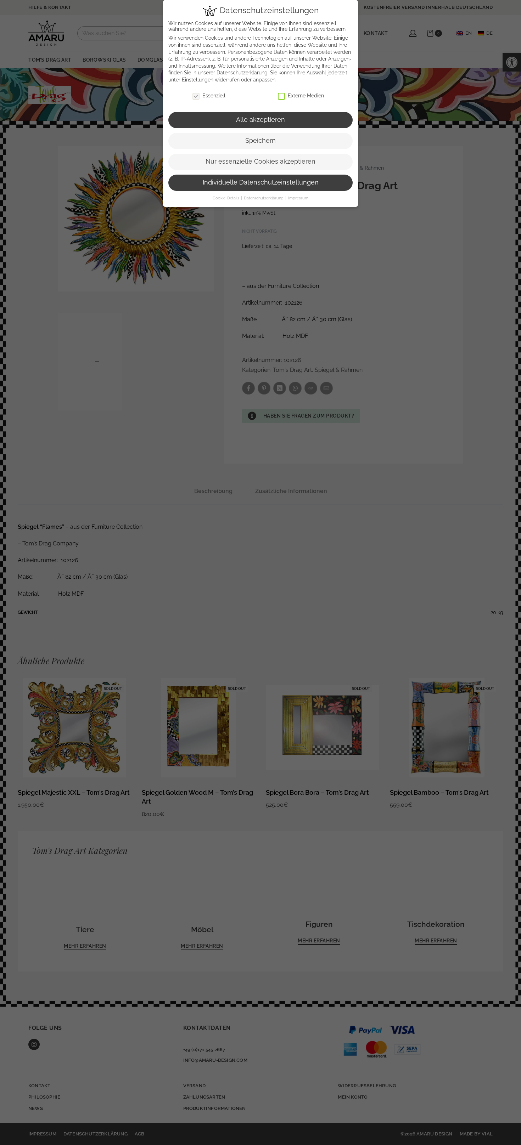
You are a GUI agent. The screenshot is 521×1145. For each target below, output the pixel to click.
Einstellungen (197, 80)
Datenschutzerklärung (242, 72)
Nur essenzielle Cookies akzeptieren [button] (260, 161)
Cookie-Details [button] (226, 198)
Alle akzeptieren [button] (260, 119)
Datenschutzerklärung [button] (264, 198)
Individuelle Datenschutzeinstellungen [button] (261, 182)
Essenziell (213, 95)
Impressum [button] (298, 198)
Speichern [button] (260, 140)
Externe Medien (306, 95)
